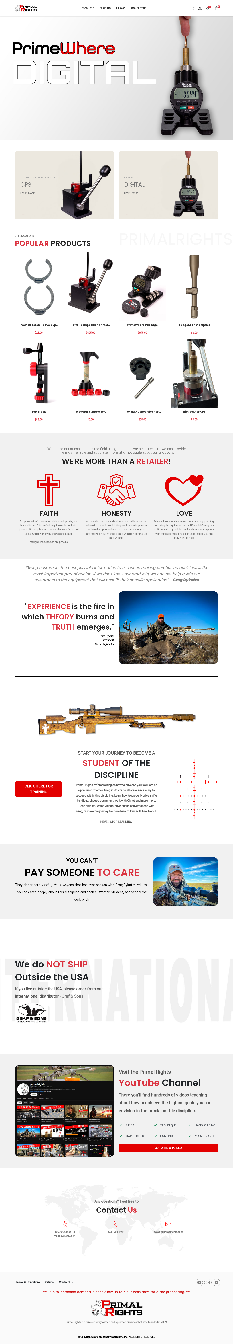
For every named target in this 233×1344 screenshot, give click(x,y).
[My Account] (200, 8)
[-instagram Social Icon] (208, 1282)
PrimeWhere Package (142, 325)
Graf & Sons (72, 996)
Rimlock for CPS (194, 411)
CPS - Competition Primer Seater (90, 325)
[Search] (192, 8)
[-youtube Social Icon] (199, 1282)
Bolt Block (38, 411)
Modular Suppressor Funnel (90, 411)
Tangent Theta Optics (194, 325)
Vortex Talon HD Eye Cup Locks (38, 325)
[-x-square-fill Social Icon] (216, 1282)
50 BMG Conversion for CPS (142, 411)
